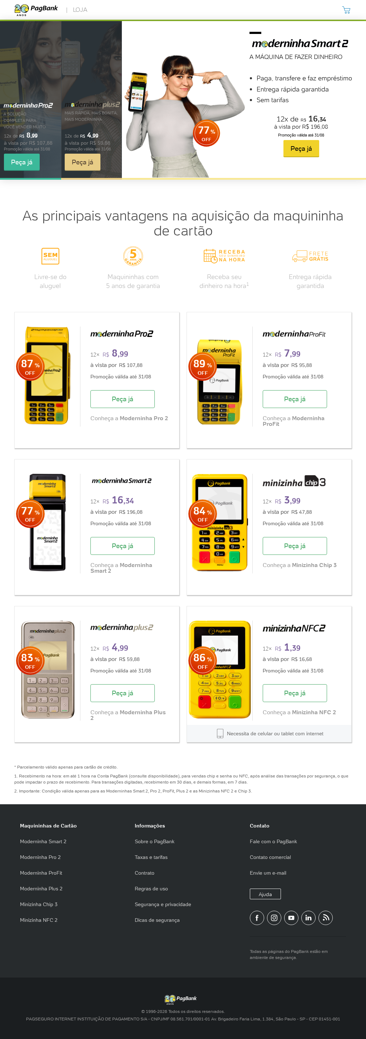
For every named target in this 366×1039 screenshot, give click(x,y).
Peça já (22, 162)
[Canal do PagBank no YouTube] (291, 918)
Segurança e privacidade (163, 904)
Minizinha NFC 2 (39, 920)
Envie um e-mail (268, 873)
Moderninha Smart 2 (43, 841)
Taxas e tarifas (151, 857)
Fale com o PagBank (273, 841)
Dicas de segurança (157, 920)
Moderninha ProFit (41, 873)
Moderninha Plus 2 (41, 888)
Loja (80, 10)
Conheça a (129, 418)
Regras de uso (151, 888)
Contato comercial (270, 857)
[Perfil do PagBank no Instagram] (274, 918)
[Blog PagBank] (325, 918)
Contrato (144, 873)
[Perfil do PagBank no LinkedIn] (308, 918)
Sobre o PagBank (154, 841)
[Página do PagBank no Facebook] (257, 918)
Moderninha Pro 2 (40, 857)
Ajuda (265, 894)
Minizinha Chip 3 (39, 904)
